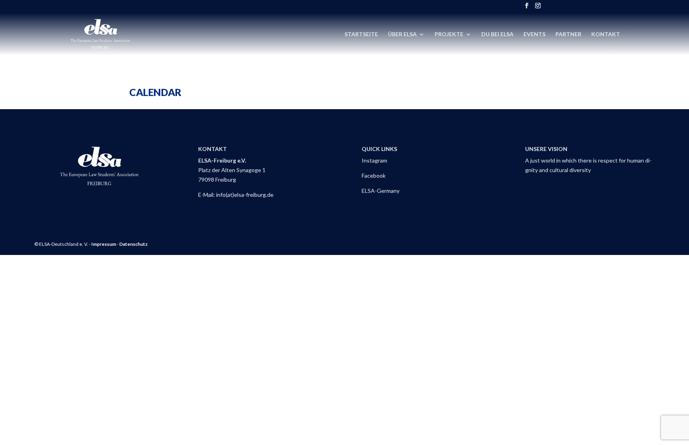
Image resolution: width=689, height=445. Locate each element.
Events (534, 34)
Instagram (374, 160)
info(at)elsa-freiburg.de (245, 194)
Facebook (374, 175)
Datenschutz (133, 244)
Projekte (449, 34)
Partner (568, 34)
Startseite (361, 34)
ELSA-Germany (381, 190)
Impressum (103, 244)
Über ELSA (402, 34)
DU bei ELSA (497, 34)
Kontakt (605, 34)
